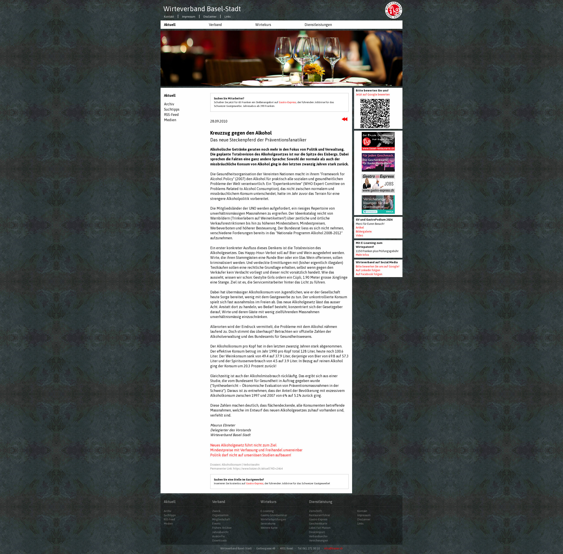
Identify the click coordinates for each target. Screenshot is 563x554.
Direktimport (317, 532)
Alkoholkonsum (231, 464)
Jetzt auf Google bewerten (373, 94)
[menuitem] (183, 24)
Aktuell (169, 25)
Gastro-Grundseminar (274, 515)
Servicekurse (268, 523)
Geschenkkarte (318, 523)
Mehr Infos (362, 254)
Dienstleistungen (318, 25)
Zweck (216, 511)
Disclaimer (209, 16)
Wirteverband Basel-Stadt (202, 9)
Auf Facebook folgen (369, 274)
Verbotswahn (251, 464)
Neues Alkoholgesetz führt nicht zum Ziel (243, 445)
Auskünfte (218, 536)
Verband (215, 25)
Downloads (219, 540)
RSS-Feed (171, 115)
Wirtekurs (263, 25)
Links (227, 16)
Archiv (169, 104)
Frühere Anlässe (222, 527)
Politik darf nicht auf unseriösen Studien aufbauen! (250, 455)
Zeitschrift (315, 511)
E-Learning (267, 511)
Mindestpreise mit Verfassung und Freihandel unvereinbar (256, 450)
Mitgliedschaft (221, 519)
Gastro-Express (287, 102)
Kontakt (169, 16)
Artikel (360, 227)
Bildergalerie (364, 231)
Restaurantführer (319, 515)
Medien (170, 120)
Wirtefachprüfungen (273, 519)
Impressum (188, 16)
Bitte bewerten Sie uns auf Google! (377, 266)
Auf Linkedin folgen (368, 270)
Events (216, 523)
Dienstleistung (320, 502)
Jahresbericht (220, 532)
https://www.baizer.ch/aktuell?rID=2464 (258, 468)
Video (359, 235)
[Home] (393, 10)
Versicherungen (318, 540)
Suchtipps (171, 109)
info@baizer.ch (333, 548)
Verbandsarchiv (318, 536)
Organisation (220, 515)
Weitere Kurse (269, 527)
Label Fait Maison (320, 527)
